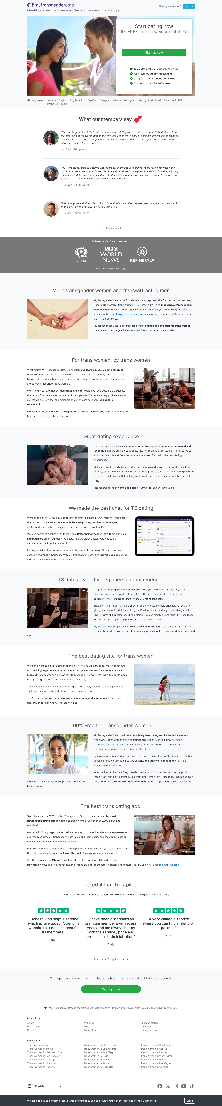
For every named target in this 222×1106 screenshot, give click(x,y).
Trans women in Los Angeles (43, 1055)
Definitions (147, 1026)
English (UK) (77, 100)
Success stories (149, 1022)
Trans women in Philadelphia (100, 1045)
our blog (174, 864)
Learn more (149, 1100)
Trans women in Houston (41, 1063)
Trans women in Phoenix (41, 1066)
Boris (168, 935)
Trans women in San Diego (99, 1052)
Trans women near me (39, 1045)
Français (104, 100)
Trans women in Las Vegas (156, 1063)
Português (130, 100)
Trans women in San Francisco (158, 1045)
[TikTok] (192, 1086)
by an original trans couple (162, 1007)
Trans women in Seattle (154, 1048)
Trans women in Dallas (96, 1055)
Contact (31, 1030)
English (63, 100)
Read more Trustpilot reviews (111, 959)
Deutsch (51, 100)
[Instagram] (176, 1086)
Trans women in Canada (154, 1066)
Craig (111, 944)
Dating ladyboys (150, 1030)
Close (189, 1100)
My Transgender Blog (106, 626)
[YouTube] (184, 1086)
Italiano (116, 100)
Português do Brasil (150, 100)
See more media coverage (111, 268)
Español (92, 100)
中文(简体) (52, 103)
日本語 (64, 103)
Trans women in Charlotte (98, 1066)
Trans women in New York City (45, 1052)
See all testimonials (111, 228)
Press (87, 1026)
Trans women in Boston (154, 1059)
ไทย (166, 100)
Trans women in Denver (154, 1052)
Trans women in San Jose (98, 1059)
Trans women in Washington (157, 1055)
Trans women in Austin (97, 1063)
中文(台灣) (177, 100)
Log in (189, 6)
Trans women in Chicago (41, 1059)
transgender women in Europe (133, 314)
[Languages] (29, 1086)
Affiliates (89, 1022)
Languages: (37, 100)
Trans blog (90, 1030)
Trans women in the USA (41, 1048)
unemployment (120, 744)
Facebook (157, 864)
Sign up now (154, 52)
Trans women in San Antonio (100, 1048)
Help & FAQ (33, 1026)
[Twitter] (168, 1086)
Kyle (53, 939)
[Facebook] (160, 1086)
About (30, 1022)
